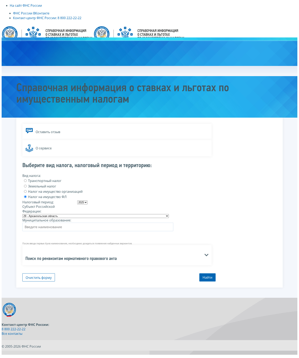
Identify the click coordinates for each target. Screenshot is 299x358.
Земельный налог (41, 186)
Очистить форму (39, 277)
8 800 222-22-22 (13, 329)
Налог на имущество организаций (55, 191)
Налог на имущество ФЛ (47, 197)
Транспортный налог (44, 180)
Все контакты (12, 333)
